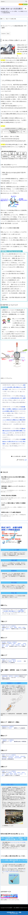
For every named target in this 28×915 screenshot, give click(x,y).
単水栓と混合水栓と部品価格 (8, 495)
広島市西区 (10, 757)
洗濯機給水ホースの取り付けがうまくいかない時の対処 (14, 441)
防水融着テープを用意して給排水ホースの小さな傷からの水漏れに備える (14, 409)
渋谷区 (12, 644)
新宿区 (3, 644)
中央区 (6, 646)
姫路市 (10, 772)
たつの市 (20, 774)
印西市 (23, 627)
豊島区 (10, 643)
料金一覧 (14, 593)
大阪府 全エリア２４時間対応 (9, 659)
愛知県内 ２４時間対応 (8, 740)
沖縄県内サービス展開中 (14, 683)
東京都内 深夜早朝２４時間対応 (9, 642)
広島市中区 (11, 756)
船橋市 (15, 627)
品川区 (7, 644)
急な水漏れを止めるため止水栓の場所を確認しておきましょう (14, 431)
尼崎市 (15, 774)
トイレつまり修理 (14, 550)
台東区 (14, 643)
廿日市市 (17, 756)
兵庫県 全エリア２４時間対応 (9, 771)
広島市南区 (4, 757)
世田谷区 (18, 644)
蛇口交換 (14, 582)
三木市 (3, 774)
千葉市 (3, 628)
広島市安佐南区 (17, 757)
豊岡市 (11, 774)
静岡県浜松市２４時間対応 (8, 726)
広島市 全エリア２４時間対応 (9, 755)
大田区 (22, 644)
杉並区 (24, 643)
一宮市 (10, 741)
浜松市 (10, 728)
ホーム (3, 18)
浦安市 (19, 627)
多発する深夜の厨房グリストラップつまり (14, 784)
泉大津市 (19, 661)
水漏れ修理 (14, 560)
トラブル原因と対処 (12, 18)
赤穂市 (7, 774)
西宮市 (18, 772)
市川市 (11, 627)
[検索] (26, 1)
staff (25, 459)
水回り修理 (23, 456)
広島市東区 (22, 756)
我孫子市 (8, 628)
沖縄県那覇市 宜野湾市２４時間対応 (10, 676)
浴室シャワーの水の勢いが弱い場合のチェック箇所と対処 (14, 387)
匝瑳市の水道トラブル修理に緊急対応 (11, 512)
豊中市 (14, 661)
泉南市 (10, 661)
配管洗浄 (14, 570)
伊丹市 (14, 772)
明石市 (23, 772)
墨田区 (19, 643)
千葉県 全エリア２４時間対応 (9, 626)
